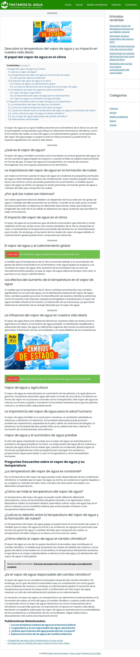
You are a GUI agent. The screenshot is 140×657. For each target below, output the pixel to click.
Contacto (131, 4)
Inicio (68, 4)
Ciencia (116, 4)
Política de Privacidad (57, 653)
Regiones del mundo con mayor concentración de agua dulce (121, 68)
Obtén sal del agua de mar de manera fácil (122, 48)
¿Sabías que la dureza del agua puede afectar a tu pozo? (43, 631)
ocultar (25, 65)
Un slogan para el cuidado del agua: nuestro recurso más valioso (39, 643)
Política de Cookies (91, 653)
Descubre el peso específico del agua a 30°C (122, 39)
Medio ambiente (97, 4)
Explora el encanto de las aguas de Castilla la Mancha (41, 634)
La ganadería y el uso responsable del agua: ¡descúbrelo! (43, 627)
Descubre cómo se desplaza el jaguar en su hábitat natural (122, 28)
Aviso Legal (75, 653)
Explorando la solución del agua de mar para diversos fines (122, 56)
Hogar (113, 112)
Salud (79, 4)
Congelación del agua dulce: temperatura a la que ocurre (35, 640)
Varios (113, 125)
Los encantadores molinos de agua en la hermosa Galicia (43, 624)
